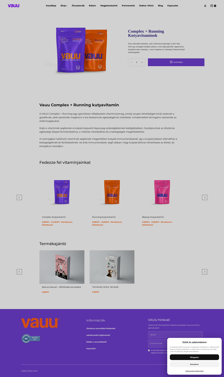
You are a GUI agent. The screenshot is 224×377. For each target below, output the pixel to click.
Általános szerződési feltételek (100, 328)
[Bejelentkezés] (205, 5)
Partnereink (128, 5)
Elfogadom (194, 357)
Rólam (92, 5)
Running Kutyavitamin (104, 217)
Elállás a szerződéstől (96, 342)
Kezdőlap (51, 5)
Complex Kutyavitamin (54, 217)
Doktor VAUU (146, 5)
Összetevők (78, 5)
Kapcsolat (172, 5)
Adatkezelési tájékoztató (98, 335)
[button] (19, 197)
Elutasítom (194, 364)
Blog (160, 5)
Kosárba (178, 62)
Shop (64, 5)
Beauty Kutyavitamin (153, 217)
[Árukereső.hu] (31, 339)
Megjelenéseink (108, 5)
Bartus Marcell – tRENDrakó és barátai (61, 287)
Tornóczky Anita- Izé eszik (105, 287)
